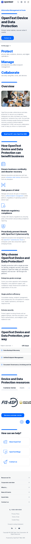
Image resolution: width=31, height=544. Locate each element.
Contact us (7, 38)
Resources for (6, 477)
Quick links (4, 497)
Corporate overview (7, 482)
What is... (4, 487)
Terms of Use (15, 517)
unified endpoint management (14, 196)
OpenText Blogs (15, 452)
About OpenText (15, 442)
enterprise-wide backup (13, 177)
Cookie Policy (15, 520)
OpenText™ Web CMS (19, 538)
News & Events (6, 492)
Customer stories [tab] (9, 388)
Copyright (6, 532)
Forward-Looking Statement (15, 524)
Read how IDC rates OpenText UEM (15, 134)
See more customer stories (13, 415)
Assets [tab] (22, 388)
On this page (5, 45)
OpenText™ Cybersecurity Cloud (13, 240)
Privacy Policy (15, 514)
